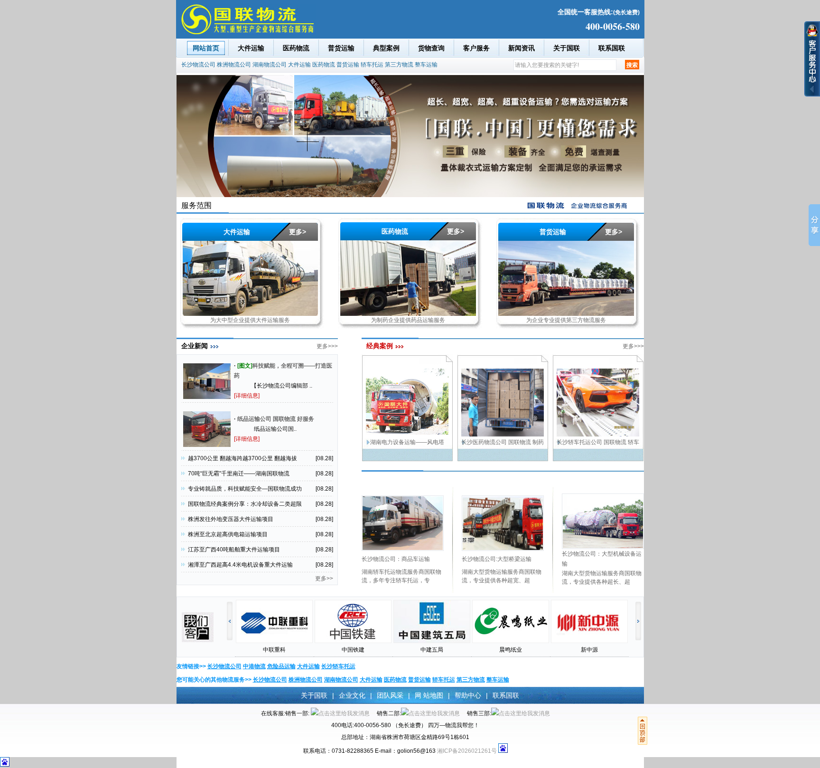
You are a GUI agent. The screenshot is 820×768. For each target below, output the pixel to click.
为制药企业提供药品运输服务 (408, 320)
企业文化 (352, 695)
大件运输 (251, 48)
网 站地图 (429, 695)
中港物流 (254, 666)
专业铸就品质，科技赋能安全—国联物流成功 (245, 488)
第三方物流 (399, 64)
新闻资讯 (521, 48)
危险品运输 (281, 666)
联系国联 (611, 48)
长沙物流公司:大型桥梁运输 (496, 559)
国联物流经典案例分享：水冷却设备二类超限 (245, 504)
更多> (297, 232)
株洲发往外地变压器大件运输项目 (230, 519)
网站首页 (206, 48)
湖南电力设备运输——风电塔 (407, 442)
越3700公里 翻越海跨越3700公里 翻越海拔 (242, 458)
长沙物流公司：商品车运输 (396, 559)
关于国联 (566, 48)
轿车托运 (372, 64)
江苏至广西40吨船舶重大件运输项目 (234, 549)
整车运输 (426, 64)
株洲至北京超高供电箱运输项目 (228, 534)
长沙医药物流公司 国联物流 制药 (502, 442)
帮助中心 (468, 695)
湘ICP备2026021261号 (467, 751)
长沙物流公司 (198, 64)
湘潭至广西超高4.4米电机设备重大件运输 (240, 564)
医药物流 (296, 48)
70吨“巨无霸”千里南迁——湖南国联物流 (238, 473)
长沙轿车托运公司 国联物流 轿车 (598, 442)
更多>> (324, 578)
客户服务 (476, 48)
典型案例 (386, 48)
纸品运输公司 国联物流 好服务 (275, 419)
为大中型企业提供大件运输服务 (250, 320)
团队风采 (390, 695)
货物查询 (431, 48)
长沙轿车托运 (338, 666)
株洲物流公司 (234, 64)
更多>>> (327, 346)
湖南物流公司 (269, 64)
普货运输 (341, 48)
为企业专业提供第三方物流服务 (566, 320)
